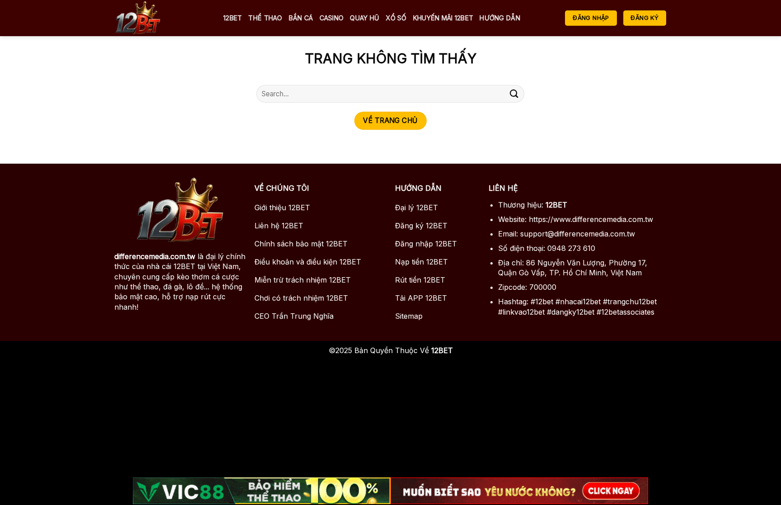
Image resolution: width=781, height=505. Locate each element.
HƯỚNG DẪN (500, 18)
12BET (232, 18)
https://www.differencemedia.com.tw (591, 219)
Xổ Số (396, 18)
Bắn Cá (301, 18)
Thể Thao (265, 18)
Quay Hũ (364, 18)
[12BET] (162, 18)
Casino (332, 18)
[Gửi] (514, 94)
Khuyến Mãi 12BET (443, 18)
